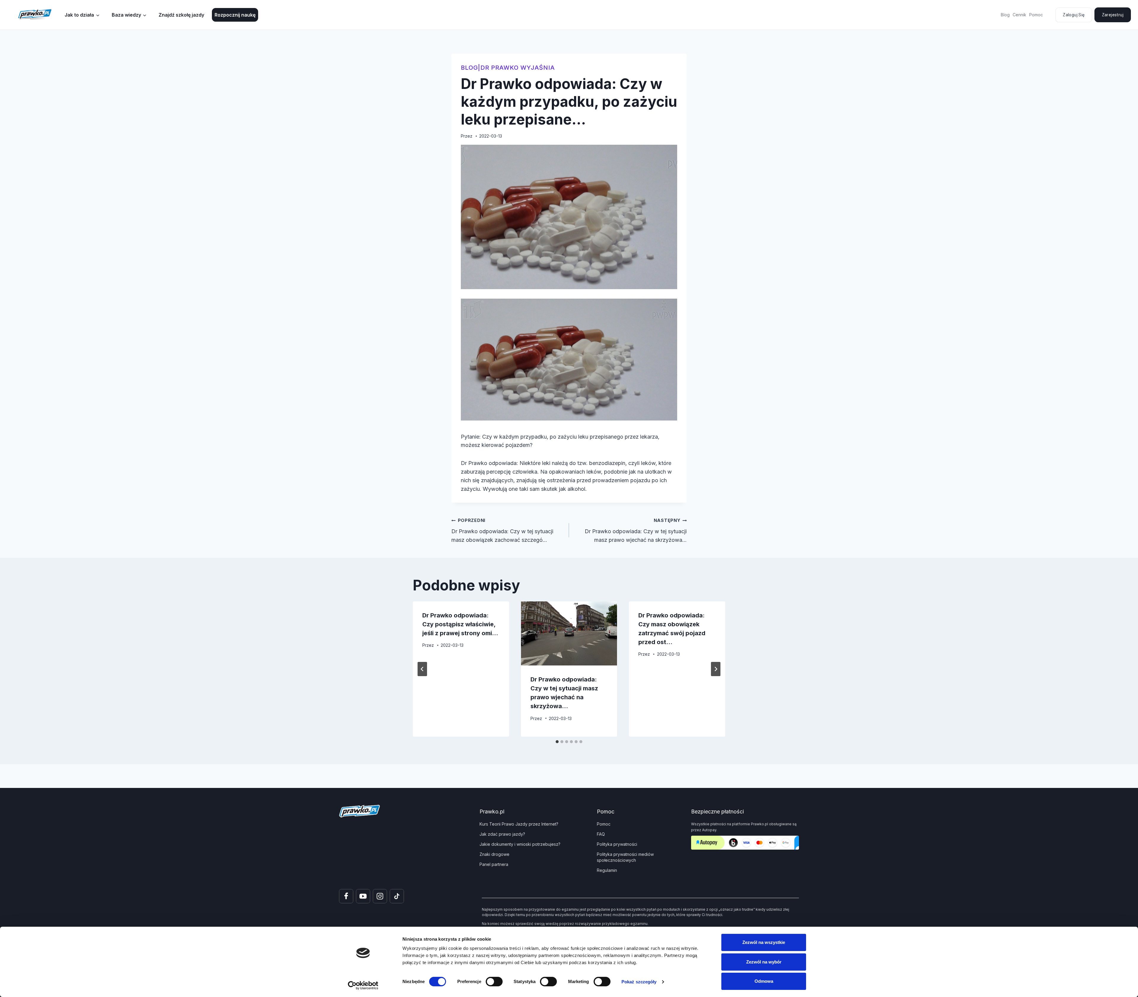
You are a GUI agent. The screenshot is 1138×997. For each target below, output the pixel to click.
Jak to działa (79, 15)
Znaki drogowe (494, 854)
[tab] (557, 741)
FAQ (601, 834)
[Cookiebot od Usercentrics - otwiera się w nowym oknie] (363, 985)
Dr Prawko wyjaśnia (517, 67)
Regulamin (607, 870)
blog (469, 67)
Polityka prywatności (617, 844)
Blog (1005, 14)
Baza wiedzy (126, 15)
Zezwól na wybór (763, 961)
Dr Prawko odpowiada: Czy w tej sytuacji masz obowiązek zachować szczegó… (502, 530)
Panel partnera (494, 864)
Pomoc (1036, 14)
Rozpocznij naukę (235, 15)
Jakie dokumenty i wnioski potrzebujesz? (520, 844)
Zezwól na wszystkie (763, 942)
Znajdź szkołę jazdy (181, 15)
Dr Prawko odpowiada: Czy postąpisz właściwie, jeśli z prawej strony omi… (460, 624)
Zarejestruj (1112, 14)
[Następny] (715, 669)
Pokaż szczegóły (639, 981)
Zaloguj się (1073, 14)
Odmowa (764, 981)
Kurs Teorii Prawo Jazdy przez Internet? (519, 823)
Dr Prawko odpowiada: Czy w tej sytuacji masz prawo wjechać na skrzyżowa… (636, 530)
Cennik (1019, 14)
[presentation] (569, 633)
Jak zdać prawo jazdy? (502, 834)
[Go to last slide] (422, 669)
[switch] (494, 981)
